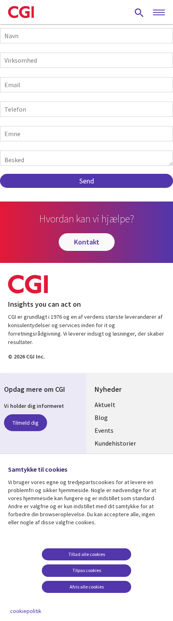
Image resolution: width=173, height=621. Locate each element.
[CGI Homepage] (21, 12)
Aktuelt (105, 405)
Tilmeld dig (25, 422)
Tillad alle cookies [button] (86, 554)
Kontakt (86, 241)
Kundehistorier (115, 443)
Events (104, 430)
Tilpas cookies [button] (86, 570)
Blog (101, 417)
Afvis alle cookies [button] (87, 587)
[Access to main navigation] (159, 13)
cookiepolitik (25, 611)
